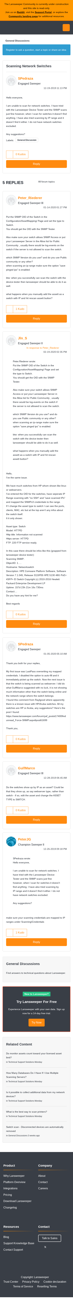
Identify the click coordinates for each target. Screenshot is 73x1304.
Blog (6, 1237)
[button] (9, 154)
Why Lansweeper (13, 1175)
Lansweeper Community (19, 27)
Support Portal (43, 12)
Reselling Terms (47, 1286)
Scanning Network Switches (28, 66)
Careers (43, 1188)
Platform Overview (14, 1182)
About (41, 1175)
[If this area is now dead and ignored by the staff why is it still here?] (60, 181)
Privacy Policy (30, 1281)
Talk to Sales (49, 1238)
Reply (36, 163)
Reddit (21, 12)
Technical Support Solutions (21, 1062)
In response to (42, 347)
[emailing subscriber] (66, 181)
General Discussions (17, 40)
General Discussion (26, 140)
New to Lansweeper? (36, 994)
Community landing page (23, 16)
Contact (43, 1182)
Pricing (7, 1194)
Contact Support (13, 1249)
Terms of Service (23, 1286)
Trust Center (10, 1281)
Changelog (10, 1207)
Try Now (37, 1022)
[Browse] (5, 27)
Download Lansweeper (17, 1201)
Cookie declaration (54, 1281)
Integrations (10, 1188)
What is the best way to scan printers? (26, 1111)
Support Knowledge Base (18, 1243)
